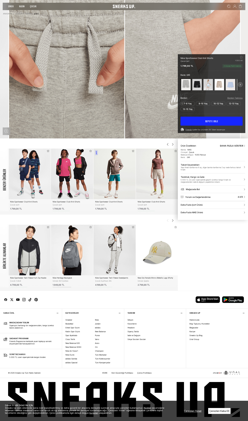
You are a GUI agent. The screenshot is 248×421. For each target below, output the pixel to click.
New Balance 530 (72, 343)
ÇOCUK (33, 6)
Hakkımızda (194, 320)
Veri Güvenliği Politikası (122, 373)
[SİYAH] (197, 84)
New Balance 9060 (73, 347)
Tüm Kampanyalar (102, 363)
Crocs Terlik (70, 339)
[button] (6, 131)
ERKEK (11, 6)
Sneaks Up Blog (195, 335)
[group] (29, 180)
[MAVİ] (208, 84)
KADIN (21, 6)
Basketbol (69, 324)
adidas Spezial (71, 363)
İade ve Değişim (134, 335)
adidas (97, 328)
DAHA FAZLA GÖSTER (231, 146)
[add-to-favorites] (48, 151)
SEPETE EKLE (211, 121)
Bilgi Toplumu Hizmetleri (199, 324)
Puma (97, 335)
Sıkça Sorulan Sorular (137, 339)
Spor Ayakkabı (71, 335)
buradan (93, 413)
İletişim (130, 320)
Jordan (98, 324)
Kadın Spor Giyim (72, 332)
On (96, 347)
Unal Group (194, 339)
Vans (97, 339)
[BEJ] (219, 84)
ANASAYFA (7, 14)
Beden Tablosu (235, 98)
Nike (97, 320)
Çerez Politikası (144, 373)
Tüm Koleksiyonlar (102, 359)
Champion (99, 351)
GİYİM (28, 14)
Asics (97, 343)
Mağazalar (193, 328)
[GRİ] (186, 84)
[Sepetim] (240, 6)
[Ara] (228, 6)
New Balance (100, 332)
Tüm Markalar (101, 355)
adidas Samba (71, 359)
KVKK (104, 373)
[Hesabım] (234, 6)
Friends (189, 130)
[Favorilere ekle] (241, 57)
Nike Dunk (69, 355)
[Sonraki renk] (240, 84)
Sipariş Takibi (133, 332)
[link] (213, 167)
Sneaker (68, 320)
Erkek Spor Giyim (72, 328)
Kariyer (192, 332)
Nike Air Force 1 (71, 351)
